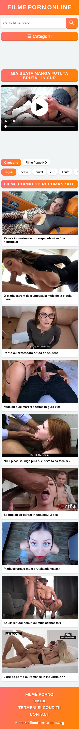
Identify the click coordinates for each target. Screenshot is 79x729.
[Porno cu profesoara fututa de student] (40, 327)
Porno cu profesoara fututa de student (31, 353)
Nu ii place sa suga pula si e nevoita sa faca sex (37, 461)
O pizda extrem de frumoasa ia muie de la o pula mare (38, 297)
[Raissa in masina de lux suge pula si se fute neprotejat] (40, 213)
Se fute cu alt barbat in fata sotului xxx (31, 514)
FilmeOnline (39, 7)
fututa (65, 172)
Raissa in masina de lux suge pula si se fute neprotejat (34, 240)
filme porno (39, 694)
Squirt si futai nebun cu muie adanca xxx (32, 623)
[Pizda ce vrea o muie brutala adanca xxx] (40, 543)
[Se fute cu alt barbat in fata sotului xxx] (40, 489)
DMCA (39, 701)
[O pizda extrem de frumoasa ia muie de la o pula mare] (40, 270)
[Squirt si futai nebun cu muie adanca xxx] (40, 597)
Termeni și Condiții (39, 707)
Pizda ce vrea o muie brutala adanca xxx (32, 568)
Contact (39, 714)
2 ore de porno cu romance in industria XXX (34, 676)
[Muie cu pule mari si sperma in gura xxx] (40, 381)
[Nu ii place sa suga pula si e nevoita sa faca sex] (40, 435)
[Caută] (72, 23)
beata (24, 172)
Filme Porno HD (36, 162)
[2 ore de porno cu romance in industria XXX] (40, 651)
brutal (39, 172)
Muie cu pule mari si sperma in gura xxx (32, 406)
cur (52, 172)
